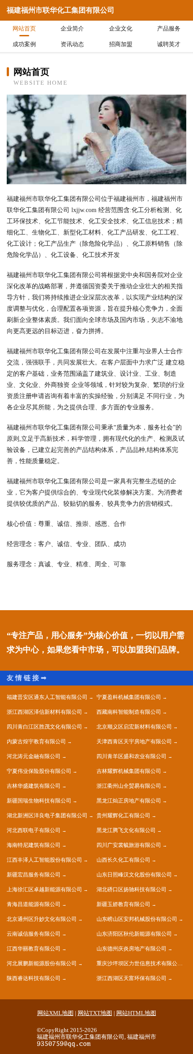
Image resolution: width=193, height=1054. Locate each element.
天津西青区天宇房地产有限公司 (134, 741)
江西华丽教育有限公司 (34, 949)
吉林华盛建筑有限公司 (34, 786)
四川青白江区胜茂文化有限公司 (44, 727)
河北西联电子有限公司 (34, 830)
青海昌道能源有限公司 (34, 904)
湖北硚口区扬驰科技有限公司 (131, 889)
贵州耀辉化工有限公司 (123, 815)
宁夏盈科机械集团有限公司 (128, 697)
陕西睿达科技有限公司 (34, 978)
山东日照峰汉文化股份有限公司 (134, 875)
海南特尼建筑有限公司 (34, 845)
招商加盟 (120, 44)
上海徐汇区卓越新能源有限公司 (44, 889)
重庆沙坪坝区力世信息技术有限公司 (139, 963)
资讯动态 (72, 44)
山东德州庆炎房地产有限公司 (131, 949)
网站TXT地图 (95, 1013)
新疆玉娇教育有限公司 (123, 904)
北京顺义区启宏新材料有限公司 (134, 727)
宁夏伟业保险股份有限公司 (39, 771)
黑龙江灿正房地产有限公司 (128, 801)
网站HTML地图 (136, 1013)
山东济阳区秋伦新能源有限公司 (134, 934)
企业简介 (72, 28)
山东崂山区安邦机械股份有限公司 (136, 919)
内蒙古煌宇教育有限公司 (36, 741)
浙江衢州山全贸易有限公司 (128, 786)
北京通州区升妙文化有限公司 (42, 919)
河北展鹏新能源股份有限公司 (42, 963)
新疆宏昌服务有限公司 (34, 875)
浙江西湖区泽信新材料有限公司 (44, 712)
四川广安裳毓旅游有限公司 (128, 845)
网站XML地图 (55, 1013)
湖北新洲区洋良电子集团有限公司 (47, 815)
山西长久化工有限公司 (123, 860)
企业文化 (120, 28)
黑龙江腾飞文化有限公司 (126, 830)
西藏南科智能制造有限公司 (128, 712)
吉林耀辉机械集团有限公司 (128, 771)
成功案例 (24, 44)
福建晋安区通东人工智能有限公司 (47, 697)
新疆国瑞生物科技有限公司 (39, 801)
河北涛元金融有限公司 (34, 756)
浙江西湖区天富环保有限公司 (131, 978)
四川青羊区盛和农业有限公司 (131, 756)
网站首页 (24, 28)
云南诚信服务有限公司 (34, 934)
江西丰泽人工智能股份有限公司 (44, 860)
